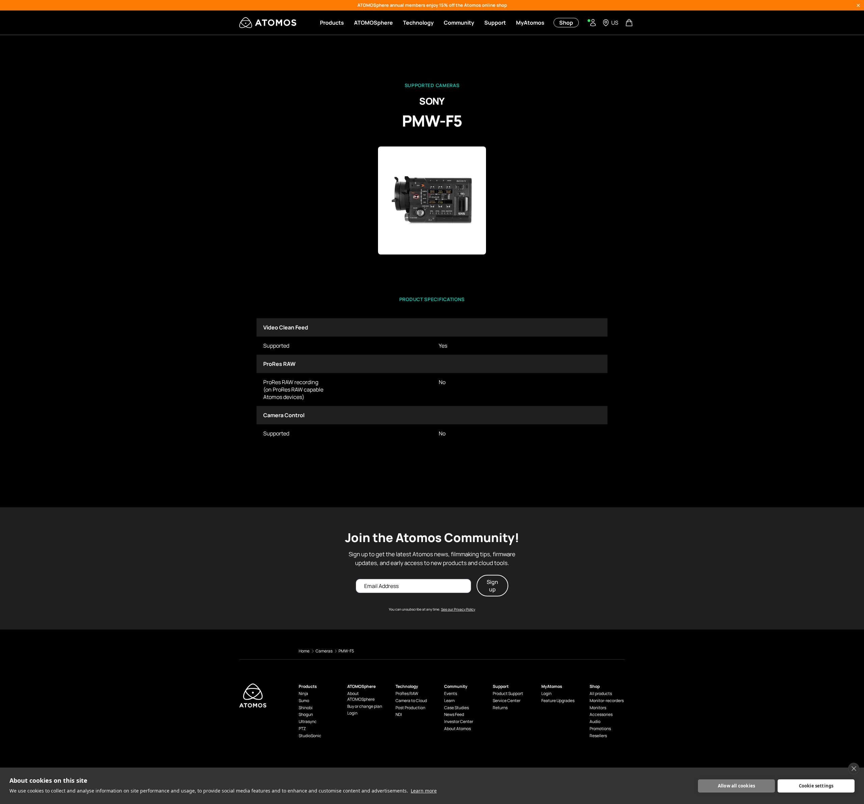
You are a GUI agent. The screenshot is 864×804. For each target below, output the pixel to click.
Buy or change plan (364, 706)
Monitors (598, 708)
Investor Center (458, 721)
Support (495, 22)
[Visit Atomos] (267, 22)
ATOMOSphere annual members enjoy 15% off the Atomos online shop (432, 5)
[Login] (593, 23)
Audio (595, 721)
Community (459, 22)
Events (450, 693)
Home (304, 651)
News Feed (454, 714)
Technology (418, 22)
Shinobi (306, 708)
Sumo (304, 700)
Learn (449, 700)
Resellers (598, 736)
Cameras (324, 651)
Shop (566, 22)
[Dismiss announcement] (858, 5)
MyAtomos (530, 22)
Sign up (492, 585)
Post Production (410, 708)
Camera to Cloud (411, 700)
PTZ (302, 728)
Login (352, 713)
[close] (853, 768)
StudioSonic (310, 736)
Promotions (600, 728)
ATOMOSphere (373, 22)
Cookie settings (816, 786)
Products (332, 22)
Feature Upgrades (557, 700)
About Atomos (457, 728)
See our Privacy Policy (458, 609)
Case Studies (456, 708)
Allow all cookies (736, 786)
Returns (500, 708)
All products (601, 693)
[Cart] (629, 23)
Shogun (306, 714)
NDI (399, 714)
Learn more (424, 790)
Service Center (506, 700)
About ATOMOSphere (361, 696)
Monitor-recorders (607, 700)
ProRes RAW (407, 693)
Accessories (601, 714)
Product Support (508, 693)
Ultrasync (308, 721)
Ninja (303, 693)
